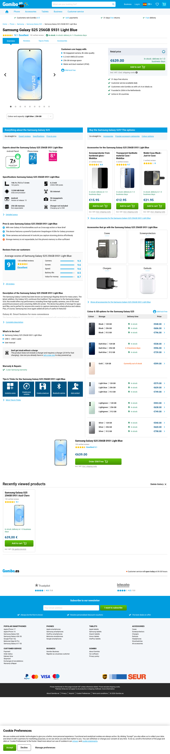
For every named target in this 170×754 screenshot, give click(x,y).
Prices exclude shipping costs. (109, 687)
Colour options (148, 136)
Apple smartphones (53, 629)
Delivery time (8, 656)
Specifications (38, 136)
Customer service (76, 11)
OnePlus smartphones (54, 634)
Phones (50, 626)
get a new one (49, 355)
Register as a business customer (58, 654)
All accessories (137, 644)
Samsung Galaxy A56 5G (13, 636)
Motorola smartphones (54, 636)
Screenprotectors (138, 632)
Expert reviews (25, 136)
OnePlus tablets (95, 639)
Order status (8, 654)
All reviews (10, 284)
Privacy (64, 693)
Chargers (135, 634)
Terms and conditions (100, 693)
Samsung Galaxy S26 (11, 634)
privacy (75, 741)
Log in (137, 4)
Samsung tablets (95, 632)
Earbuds (135, 636)
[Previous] (5, 74)
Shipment (7, 659)
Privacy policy (94, 656)
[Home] (7, 11)
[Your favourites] (157, 4)
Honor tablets (94, 636)
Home (5, 24)
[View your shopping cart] (164, 4)
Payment (7, 651)
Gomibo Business (52, 651)
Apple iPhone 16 (10, 632)
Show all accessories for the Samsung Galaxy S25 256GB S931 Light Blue (120, 218)
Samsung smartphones (54, 632)
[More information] (136, 72)
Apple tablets (94, 629)
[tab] (11, 106)
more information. (108, 689)
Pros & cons (51, 136)
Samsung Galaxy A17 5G (13, 644)
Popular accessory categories (127, 136)
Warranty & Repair (10, 663)
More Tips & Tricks (13, 400)
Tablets (45, 11)
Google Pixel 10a (10, 639)
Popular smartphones (15, 626)
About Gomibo (94, 651)
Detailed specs (12, 215)
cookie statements (89, 741)
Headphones (136, 639)
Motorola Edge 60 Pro (11, 641)
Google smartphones (53, 639)
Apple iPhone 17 (10, 629)
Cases (134, 629)
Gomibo (93, 648)
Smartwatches (137, 641)
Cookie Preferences (83, 693)
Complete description (14, 322)
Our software (93, 654)
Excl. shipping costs (103, 212)
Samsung (20, 24)
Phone (17, 11)
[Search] (113, 4)
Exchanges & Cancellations (13, 661)
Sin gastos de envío (19, 549)
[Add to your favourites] (163, 51)
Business (58, 11)
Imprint (71, 693)
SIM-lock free (70, 70)
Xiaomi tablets (94, 634)
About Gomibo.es (53, 693)
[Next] (54, 74)
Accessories (30, 11)
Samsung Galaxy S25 (34, 24)
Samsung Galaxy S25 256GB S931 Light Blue (61, 24)
